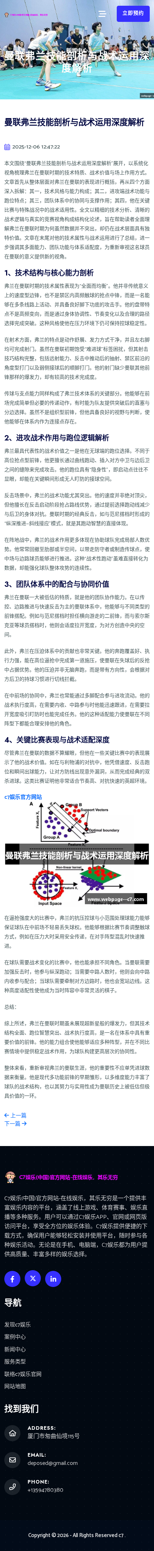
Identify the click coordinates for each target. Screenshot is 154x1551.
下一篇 (13, 1123)
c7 (121, 1535)
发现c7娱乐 (17, 1325)
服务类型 (15, 1362)
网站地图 (15, 1387)
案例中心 (15, 1337)
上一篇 (18, 1115)
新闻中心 (15, 1350)
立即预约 (133, 13)
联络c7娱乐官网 (23, 1375)
